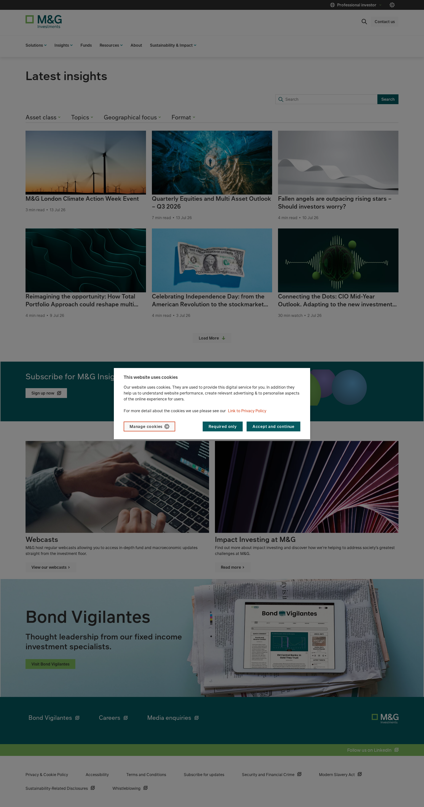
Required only (223, 426)
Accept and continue (273, 426)
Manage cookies (146, 426)
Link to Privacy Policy (247, 410)
